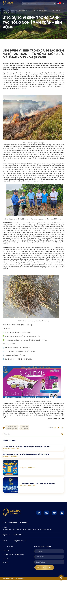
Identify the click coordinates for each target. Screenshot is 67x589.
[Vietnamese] (60, 3)
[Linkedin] (62, 513)
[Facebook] (38, 513)
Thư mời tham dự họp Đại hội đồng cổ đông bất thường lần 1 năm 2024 (27, 446)
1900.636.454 (18, 535)
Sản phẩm (6, 551)
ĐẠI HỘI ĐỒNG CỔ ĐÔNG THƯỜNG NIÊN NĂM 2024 (37, 484)
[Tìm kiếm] (54, 3)
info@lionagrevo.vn (20, 541)
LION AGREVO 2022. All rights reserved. (14, 578)
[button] (55, 428)
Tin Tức (5, 558)
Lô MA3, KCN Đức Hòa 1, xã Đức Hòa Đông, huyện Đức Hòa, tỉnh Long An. (27, 529)
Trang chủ (6, 11)
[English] (58, 3)
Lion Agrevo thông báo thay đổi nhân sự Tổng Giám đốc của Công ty (26, 454)
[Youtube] (54, 513)
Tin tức (13, 11)
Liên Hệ (5, 563)
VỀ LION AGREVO (8, 546)
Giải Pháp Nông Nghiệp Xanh (13, 554)
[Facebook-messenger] (61, 577)
